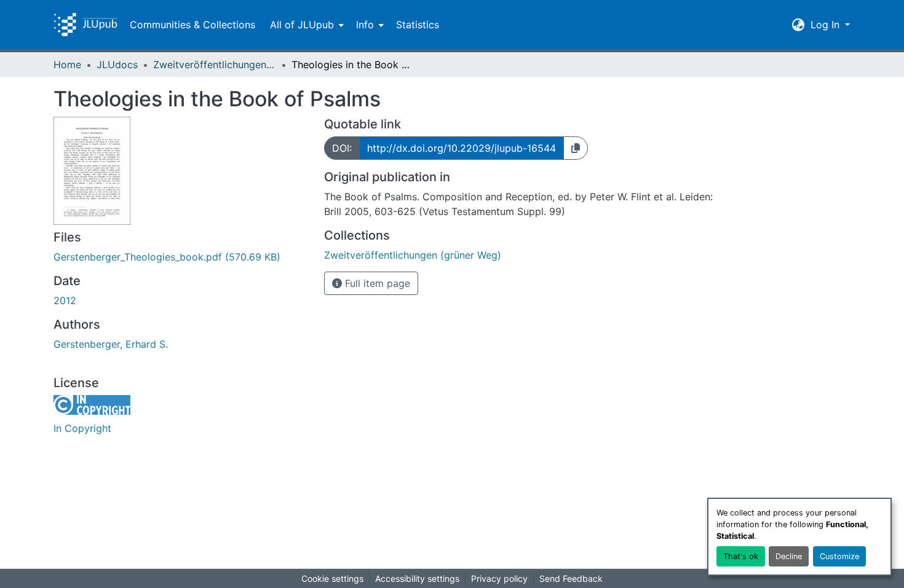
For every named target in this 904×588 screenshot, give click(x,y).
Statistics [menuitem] (417, 24)
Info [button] (365, 24)
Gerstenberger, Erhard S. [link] (111, 344)
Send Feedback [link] (571, 578)
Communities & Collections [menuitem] (192, 24)
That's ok (740, 556)
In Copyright (82, 428)
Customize (839, 556)
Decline (788, 556)
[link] (181, 256)
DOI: (342, 148)
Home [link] (67, 64)
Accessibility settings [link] (417, 578)
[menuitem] (306, 24)
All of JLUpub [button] (302, 24)
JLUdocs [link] (117, 64)
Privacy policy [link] (499, 578)
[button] (85, 24)
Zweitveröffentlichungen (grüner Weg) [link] (214, 64)
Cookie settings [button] (332, 578)
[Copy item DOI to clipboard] (575, 148)
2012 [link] (65, 300)
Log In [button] (827, 24)
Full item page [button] (376, 283)
